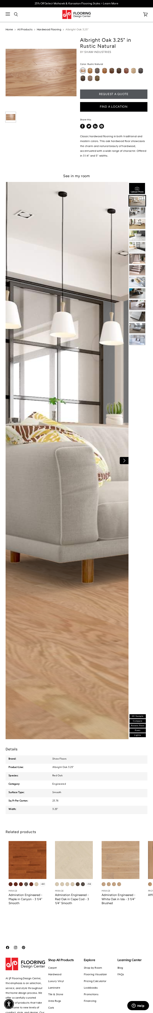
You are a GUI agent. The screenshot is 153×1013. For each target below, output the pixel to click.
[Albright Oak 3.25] (41, 72)
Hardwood (54, 974)
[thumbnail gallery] (11, 117)
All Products (24, 29)
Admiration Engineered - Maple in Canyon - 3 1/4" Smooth (25, 899)
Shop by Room (93, 967)
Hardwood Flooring (49, 29)
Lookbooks (91, 987)
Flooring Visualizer (95, 974)
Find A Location (114, 106)
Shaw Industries (97, 52)
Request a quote (113, 94)
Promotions (91, 994)
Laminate (54, 987)
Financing (90, 1001)
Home (9, 29)
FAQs (121, 974)
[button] (9, 1004)
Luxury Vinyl (56, 981)
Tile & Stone (55, 994)
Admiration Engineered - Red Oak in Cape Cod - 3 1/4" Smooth (72, 899)
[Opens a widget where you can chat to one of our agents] (138, 1006)
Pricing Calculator (95, 981)
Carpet (52, 967)
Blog (120, 967)
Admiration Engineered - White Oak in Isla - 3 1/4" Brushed (118, 899)
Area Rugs (54, 1001)
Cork (51, 1007)
